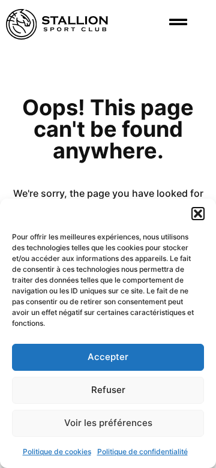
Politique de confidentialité (142, 451)
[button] (198, 214)
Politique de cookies (57, 451)
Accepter (108, 356)
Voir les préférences (108, 422)
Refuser (108, 389)
